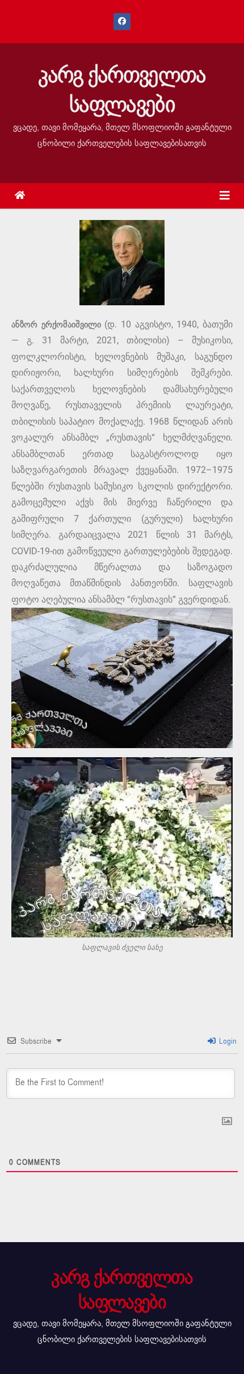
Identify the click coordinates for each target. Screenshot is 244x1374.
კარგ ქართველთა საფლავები (121, 90)
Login (227, 1041)
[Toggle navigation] (224, 195)
